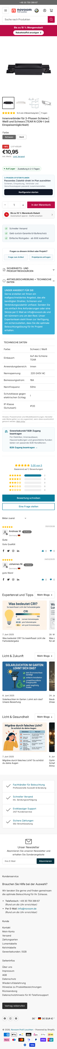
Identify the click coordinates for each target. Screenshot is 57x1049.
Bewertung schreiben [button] (28, 498)
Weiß (21, 137)
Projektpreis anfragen (41, 257)
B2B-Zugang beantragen (24, 447)
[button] (8, 113)
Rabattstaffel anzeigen (28, 32)
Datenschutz (9, 978)
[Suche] (51, 19)
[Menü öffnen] (5, 10)
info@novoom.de (36, 312)
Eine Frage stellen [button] (28, 506)
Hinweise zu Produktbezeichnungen (21, 987)
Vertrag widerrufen (15, 1005)
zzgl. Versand (19, 156)
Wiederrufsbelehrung (14, 983)
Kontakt (6, 927)
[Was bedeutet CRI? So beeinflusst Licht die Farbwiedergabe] (24, 615)
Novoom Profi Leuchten (22, 1029)
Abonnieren (45, 861)
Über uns (7, 967)
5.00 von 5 (36, 465)
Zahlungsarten (10, 939)
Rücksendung (9, 991)
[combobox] (28, 19)
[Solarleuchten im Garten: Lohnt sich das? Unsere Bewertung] (24, 676)
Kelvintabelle (9, 947)
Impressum (8, 970)
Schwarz (9, 137)
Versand (6, 935)
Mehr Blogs (43, 594)
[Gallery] (28, 77)
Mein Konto (8, 931)
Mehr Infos (20, 421)
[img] (7, 526)
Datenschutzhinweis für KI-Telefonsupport (25, 995)
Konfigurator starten (28, 192)
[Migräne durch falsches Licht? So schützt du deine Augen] (24, 737)
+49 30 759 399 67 (28, 2)
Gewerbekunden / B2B (14, 951)
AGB (4, 975)
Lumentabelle (9, 943)
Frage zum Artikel (16, 257)
